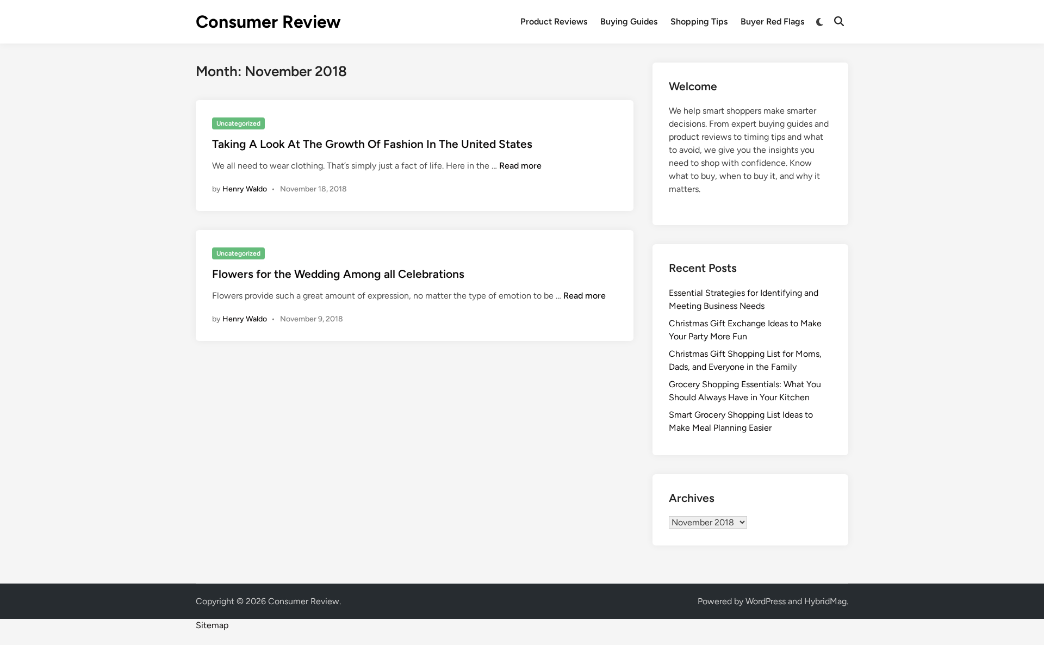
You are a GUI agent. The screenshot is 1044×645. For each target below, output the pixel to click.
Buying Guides (628, 21)
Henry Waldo (244, 189)
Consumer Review (268, 21)
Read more (520, 165)
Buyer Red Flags (772, 21)
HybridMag (825, 601)
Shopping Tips (699, 21)
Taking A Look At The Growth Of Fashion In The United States (372, 144)
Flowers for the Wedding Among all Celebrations (338, 274)
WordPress (765, 601)
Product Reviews (553, 21)
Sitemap (212, 625)
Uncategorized (238, 123)
